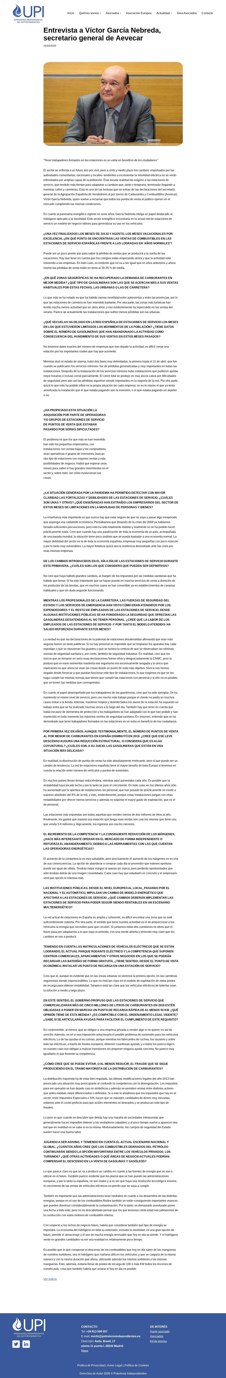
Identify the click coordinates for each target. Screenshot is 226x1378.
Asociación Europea (138, 13)
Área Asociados (187, 13)
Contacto (207, 13)
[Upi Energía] (28, 13)
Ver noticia (50, 1279)
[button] (100, 13)
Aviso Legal (114, 1365)
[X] (16, 1344)
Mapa (84, 1350)
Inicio (70, 13)
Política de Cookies (136, 1365)
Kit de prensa (158, 1341)
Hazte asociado (160, 1331)
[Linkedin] (26, 1344)
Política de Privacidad (91, 1365)
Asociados (156, 1336)
